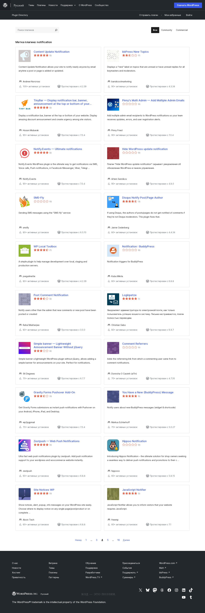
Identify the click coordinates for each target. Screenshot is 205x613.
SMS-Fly (39, 197)
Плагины (53, 572)
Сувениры (129, 577)
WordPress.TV (94, 577)
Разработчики (93, 572)
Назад (78, 540)
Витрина (53, 563)
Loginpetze (129, 295)
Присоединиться (131, 563)
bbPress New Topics (135, 51)
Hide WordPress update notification (145, 149)
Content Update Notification (51, 51)
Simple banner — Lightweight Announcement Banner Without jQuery (58, 345)
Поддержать (130, 572)
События (127, 568)
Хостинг (16, 572)
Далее (126, 540)
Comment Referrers (135, 343)
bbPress (164, 572)
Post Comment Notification (51, 295)
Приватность (19, 577)
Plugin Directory (20, 15)
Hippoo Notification (134, 441)
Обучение (91, 563)
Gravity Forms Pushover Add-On (54, 392)
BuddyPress (166, 577)
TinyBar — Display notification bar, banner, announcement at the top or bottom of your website (61, 102)
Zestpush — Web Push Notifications (57, 441)
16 (118, 539)
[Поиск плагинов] (56, 30)
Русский (44, 594)
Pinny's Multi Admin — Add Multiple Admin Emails (153, 100)
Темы (51, 568)
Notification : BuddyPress (138, 246)
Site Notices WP (44, 489)
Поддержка (92, 568)
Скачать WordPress (188, 5)
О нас (15, 563)
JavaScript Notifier (134, 489)
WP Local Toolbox (45, 246)
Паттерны (54, 577)
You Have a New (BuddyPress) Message (147, 392)
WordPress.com (168, 563)
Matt (162, 568)
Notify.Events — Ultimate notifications (58, 149)
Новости (16, 568)
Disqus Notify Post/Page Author (142, 197)
